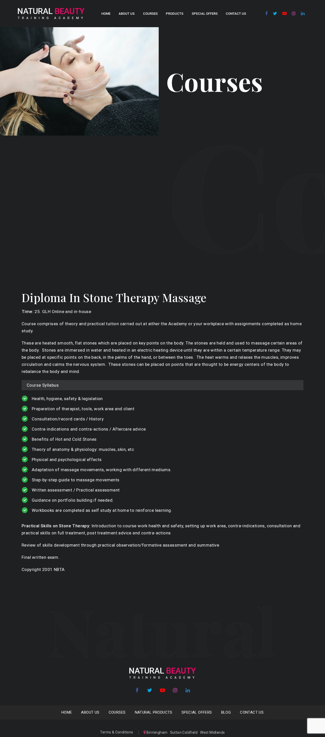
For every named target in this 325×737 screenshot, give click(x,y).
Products (174, 13)
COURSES (150, 13)
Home (105, 13)
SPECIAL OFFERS (205, 13)
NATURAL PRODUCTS (153, 712)
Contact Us (236, 13)
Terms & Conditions (116, 732)
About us (127, 13)
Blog (226, 712)
